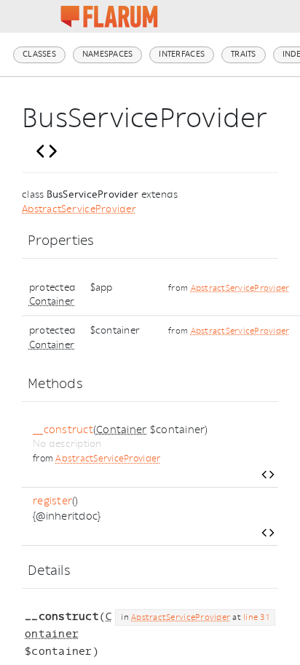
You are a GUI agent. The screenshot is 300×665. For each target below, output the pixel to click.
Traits (243, 54)
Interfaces (182, 54)
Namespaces (107, 54)
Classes (39, 54)
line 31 (256, 617)
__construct (63, 430)
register (52, 501)
